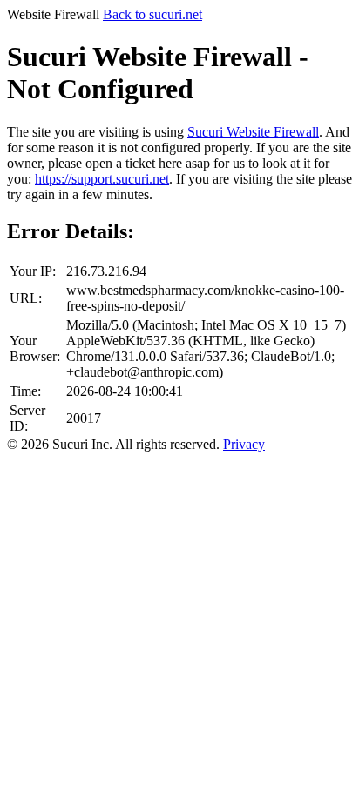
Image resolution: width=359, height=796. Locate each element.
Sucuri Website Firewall (253, 131)
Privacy (244, 444)
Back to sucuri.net (152, 14)
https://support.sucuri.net (102, 178)
